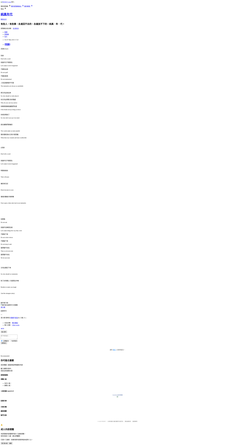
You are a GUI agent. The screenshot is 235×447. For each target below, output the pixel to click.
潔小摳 (3, 307)
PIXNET (104, 421)
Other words (15, 325)
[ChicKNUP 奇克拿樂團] (117, 397)
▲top (2, 328)
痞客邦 (12, 318)
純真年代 (6, 14)
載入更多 (3, 332)
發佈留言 (3, 343)
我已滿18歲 (4, 443)
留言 (16, 318)
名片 (5, 36)
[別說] (7, 44)
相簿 (5, 32)
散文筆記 (15, 323)
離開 (10, 443)
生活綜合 (16, 28)
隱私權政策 (128, 421)
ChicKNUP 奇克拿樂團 (117, 395)
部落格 (6, 34)
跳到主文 (4, 19)
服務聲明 (135, 421)
